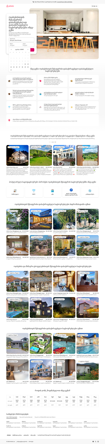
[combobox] (21, 40)
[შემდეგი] (55, 142)
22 (25, 64)
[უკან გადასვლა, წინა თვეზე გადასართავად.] (11, 49)
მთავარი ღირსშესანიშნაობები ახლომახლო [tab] (45, 417)
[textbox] (15, 45)
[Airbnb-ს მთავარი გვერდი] (10, 6)
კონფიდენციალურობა (22, 441)
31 (11, 70)
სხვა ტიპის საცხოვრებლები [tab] (25, 417)
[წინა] (50, 142)
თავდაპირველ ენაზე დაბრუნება (64, 2)
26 (16, 67)
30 (28, 67)
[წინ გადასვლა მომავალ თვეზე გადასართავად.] (27, 49)
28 (22, 67)
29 (25, 67)
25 (13, 67)
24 (11, 67)
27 (19, 67)
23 (28, 64)
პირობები (31, 441)
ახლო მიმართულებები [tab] (11, 417)
